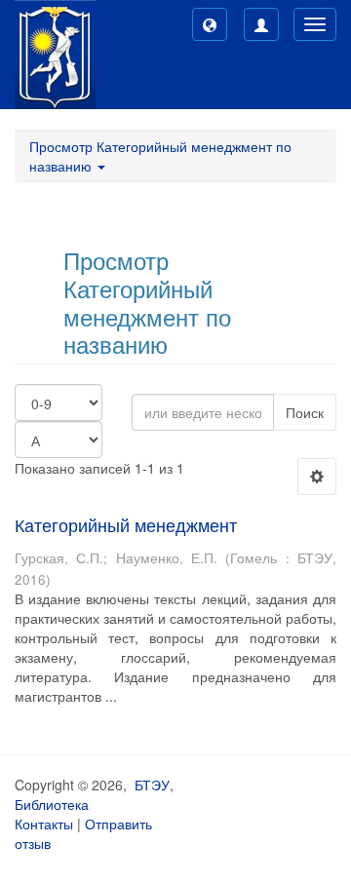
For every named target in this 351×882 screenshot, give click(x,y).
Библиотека (52, 804)
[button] (209, 24)
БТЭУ (152, 784)
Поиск (305, 412)
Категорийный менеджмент (126, 524)
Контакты (44, 823)
